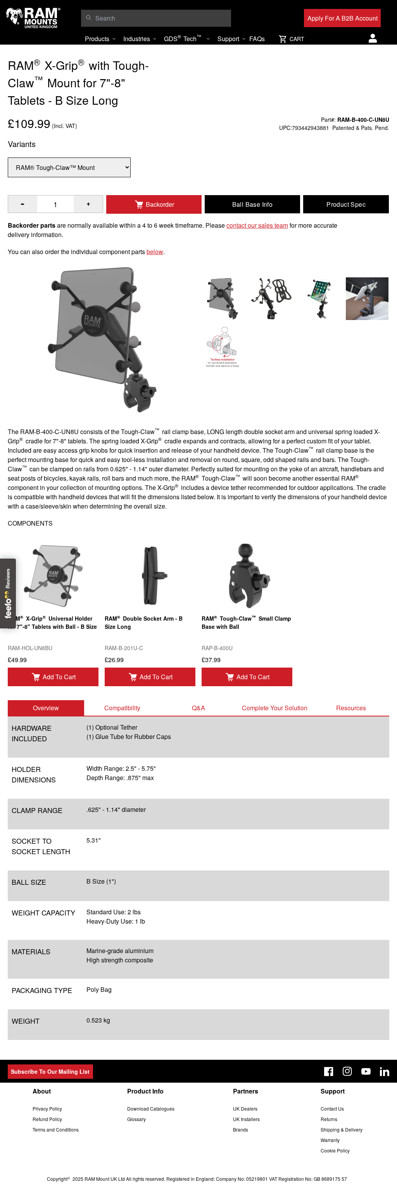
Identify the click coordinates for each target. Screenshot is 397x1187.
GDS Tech (182, 38)
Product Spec (346, 204)
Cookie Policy (335, 1150)
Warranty (330, 1140)
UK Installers (246, 1119)
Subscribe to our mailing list (50, 1071)
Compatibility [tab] (122, 707)
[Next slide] (346, 593)
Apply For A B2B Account (342, 18)
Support (228, 38)
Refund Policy (47, 1119)
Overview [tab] (46, 707)
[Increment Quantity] (22, 204)
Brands (240, 1129)
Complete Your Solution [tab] (274, 707)
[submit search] (88, 17)
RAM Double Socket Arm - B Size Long (144, 622)
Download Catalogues (150, 1108)
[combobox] (161, 18)
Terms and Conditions (56, 1129)
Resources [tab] (351, 707)
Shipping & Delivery (341, 1129)
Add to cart (59, 676)
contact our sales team (257, 225)
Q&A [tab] (198, 707)
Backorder (160, 204)
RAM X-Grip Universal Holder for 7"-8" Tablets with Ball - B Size (52, 622)
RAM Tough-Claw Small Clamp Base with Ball (246, 622)
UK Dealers (245, 1108)
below (155, 251)
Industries (136, 38)
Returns (329, 1119)
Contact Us (332, 1108)
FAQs (257, 38)
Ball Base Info (252, 204)
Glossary (136, 1119)
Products (97, 38)
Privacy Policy (47, 1108)
